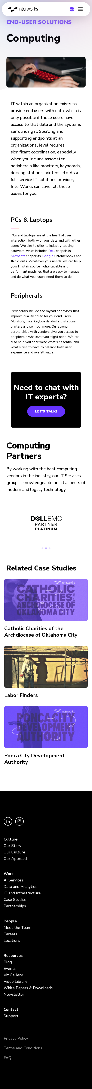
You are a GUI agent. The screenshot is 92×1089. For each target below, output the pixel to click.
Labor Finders (21, 695)
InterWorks (24, 9)
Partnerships (15, 906)
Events (10, 968)
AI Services (13, 880)
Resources (13, 955)
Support (11, 1016)
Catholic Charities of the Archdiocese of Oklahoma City (40, 631)
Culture (11, 839)
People (10, 921)
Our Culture (14, 852)
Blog (8, 962)
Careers (10, 934)
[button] (42, 548)
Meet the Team (17, 927)
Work (8, 873)
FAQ (7, 1057)
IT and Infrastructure (22, 893)
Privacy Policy (16, 1038)
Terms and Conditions (23, 1048)
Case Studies (15, 899)
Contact (11, 1009)
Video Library (15, 981)
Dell (51, 250)
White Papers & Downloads (28, 988)
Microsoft (18, 256)
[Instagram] (19, 824)
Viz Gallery (13, 975)
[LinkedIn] (8, 824)
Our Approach (16, 858)
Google (47, 256)
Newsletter (14, 994)
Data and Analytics (20, 886)
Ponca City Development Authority (34, 759)
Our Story (12, 845)
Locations (12, 940)
